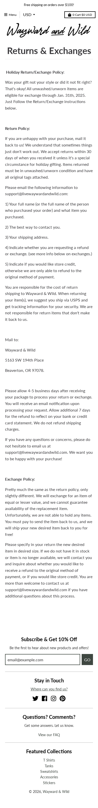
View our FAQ (49, 735)
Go (87, 659)
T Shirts (49, 760)
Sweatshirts (49, 771)
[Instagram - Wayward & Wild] (54, 698)
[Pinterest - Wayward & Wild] (63, 698)
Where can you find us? (49, 689)
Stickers (49, 783)
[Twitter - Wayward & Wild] (35, 698)
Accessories (49, 777)
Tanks (49, 766)
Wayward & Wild (56, 791)
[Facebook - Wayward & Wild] (44, 698)
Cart (82, 15)
